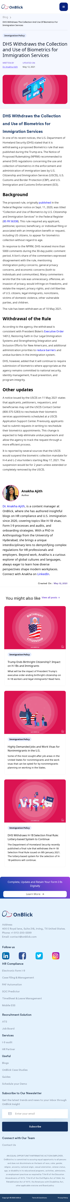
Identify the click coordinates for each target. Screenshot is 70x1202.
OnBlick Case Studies (15, 1070)
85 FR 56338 (10, 221)
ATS (4, 1021)
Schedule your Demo (14, 1084)
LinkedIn (43, 574)
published (44, 202)
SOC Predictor (11, 991)
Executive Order (54, 331)
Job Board (8, 1028)
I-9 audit (7, 1042)
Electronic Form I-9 (13, 970)
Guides (6, 1077)
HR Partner (8, 1049)
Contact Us (9, 1145)
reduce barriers (46, 350)
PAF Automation (12, 984)
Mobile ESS (8, 1005)
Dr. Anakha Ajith (14, 506)
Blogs (5, 1063)
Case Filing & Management (18, 977)
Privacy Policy (63, 1198)
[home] (13, 6)
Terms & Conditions (39, 1198)
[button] (63, 7)
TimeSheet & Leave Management (22, 998)
